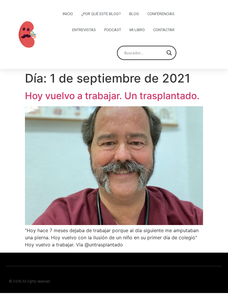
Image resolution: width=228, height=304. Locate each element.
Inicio (68, 14)
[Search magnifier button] (169, 53)
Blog (134, 14)
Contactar (164, 30)
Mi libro (137, 30)
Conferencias (161, 14)
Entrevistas (84, 30)
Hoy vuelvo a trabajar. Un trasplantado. (112, 96)
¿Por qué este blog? (101, 14)
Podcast (112, 30)
